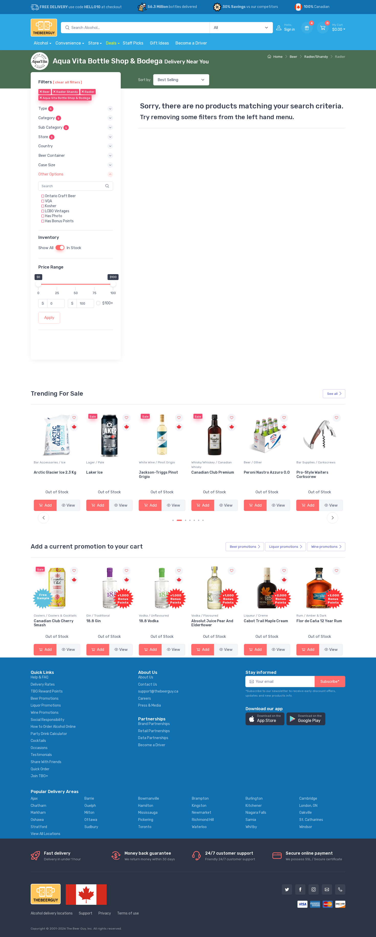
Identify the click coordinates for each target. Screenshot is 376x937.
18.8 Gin (93, 621)
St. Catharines (311, 820)
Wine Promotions (45, 712)
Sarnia (251, 820)
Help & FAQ (39, 677)
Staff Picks (133, 43)
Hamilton (145, 806)
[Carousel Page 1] (173, 520)
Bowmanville (148, 798)
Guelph (90, 806)
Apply (49, 317)
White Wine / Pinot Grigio (104, 462)
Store (93, 43)
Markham (38, 812)
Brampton (200, 798)
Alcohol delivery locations (52, 913)
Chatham (38, 806)
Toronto (144, 827)
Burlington (254, 798)
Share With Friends (46, 762)
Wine (324, 547)
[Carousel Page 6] (198, 520)
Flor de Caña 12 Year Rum (319, 621)
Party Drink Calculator (49, 734)
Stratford (39, 827)
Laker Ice (42, 472)
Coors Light (307, 472)
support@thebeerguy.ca (158, 691)
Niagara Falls (256, 812)
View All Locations (45, 834)
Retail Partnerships (154, 731)
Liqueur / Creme (256, 615)
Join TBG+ (39, 776)
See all (332, 394)
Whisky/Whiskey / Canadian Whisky (159, 465)
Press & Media (149, 705)
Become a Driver (191, 43)
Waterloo (199, 827)
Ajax (34, 798)
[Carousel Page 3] (185, 520)
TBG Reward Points (47, 691)
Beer (293, 57)
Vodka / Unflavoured (154, 615)
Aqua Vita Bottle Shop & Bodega (66, 98)
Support (85, 913)
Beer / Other (200, 462)
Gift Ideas (159, 43)
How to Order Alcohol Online (53, 726)
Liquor (283, 547)
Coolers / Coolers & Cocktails (55, 615)
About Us (145, 677)
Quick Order (40, 769)
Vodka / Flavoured (204, 615)
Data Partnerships (153, 738)
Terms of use (128, 913)
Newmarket (201, 812)
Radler (89, 92)
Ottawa (90, 820)
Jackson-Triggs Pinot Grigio (105, 474)
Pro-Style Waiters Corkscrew (260, 474)
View (71, 505)
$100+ (107, 303)
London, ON (308, 806)
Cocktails (38, 741)
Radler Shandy (67, 92)
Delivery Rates (43, 684)
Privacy (104, 913)
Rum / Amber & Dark (311, 615)
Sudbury (91, 827)
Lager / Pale (43, 462)
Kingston (199, 806)
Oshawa (37, 820)
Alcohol (41, 43)
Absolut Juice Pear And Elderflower (212, 623)
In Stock (74, 248)
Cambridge (308, 798)
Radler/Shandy (316, 57)
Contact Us (147, 684)
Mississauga (148, 812)
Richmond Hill (203, 820)
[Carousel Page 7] (203, 520)
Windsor (305, 827)
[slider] (38, 284)
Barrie (89, 798)
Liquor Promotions (46, 705)
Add (47, 505)
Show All (45, 248)
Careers (144, 698)
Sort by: (144, 80)
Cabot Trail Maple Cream (266, 621)
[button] (75, 108)
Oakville (305, 812)
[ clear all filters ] (67, 82)
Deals (111, 43)
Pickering (145, 820)
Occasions (39, 748)
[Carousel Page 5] (194, 520)
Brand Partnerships (154, 724)
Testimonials (41, 755)
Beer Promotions (45, 698)
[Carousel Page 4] (190, 520)
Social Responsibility (47, 720)
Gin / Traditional (98, 615)
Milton (89, 812)
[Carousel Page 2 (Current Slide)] (179, 520)
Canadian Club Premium (160, 472)
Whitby (251, 827)
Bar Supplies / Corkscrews (263, 462)
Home (278, 57)
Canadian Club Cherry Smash (53, 623)
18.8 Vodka (149, 621)
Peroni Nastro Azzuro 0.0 (214, 472)
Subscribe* (329, 681)
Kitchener (254, 806)
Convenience (68, 43)
